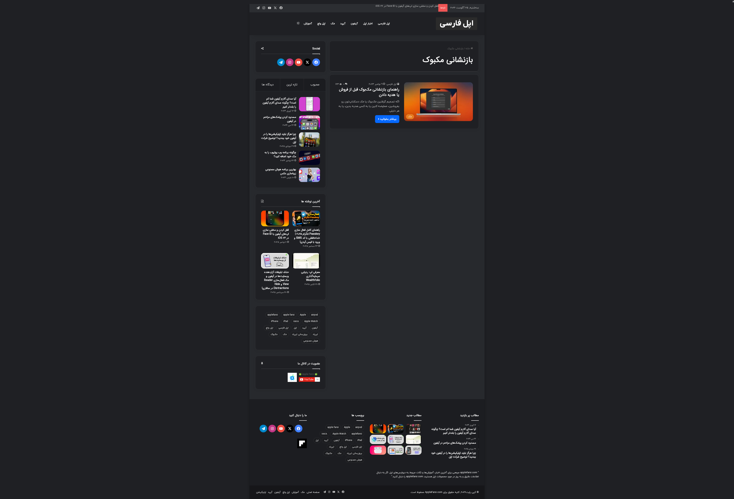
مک (333, 23)
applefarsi (272, 314)
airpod (314, 314)
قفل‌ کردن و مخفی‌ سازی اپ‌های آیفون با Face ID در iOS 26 (407, 6)
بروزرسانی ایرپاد (299, 334)
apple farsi (289, 314)
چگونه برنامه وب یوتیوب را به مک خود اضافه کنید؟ (280, 154)
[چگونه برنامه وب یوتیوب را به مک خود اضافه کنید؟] (309, 158)
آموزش (308, 23)
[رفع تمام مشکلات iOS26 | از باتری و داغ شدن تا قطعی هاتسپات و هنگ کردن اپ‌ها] (378, 439)
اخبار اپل (368, 23)
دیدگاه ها (268, 85)
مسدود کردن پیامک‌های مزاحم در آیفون (279, 119)
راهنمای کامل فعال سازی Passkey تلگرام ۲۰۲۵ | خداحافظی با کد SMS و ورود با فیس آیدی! (307, 236)
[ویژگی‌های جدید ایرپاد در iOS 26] (378, 450)
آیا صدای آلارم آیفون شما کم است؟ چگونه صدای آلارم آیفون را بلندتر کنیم (279, 103)
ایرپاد (315, 334)
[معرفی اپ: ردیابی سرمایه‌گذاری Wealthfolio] (306, 261)
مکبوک (274, 334)
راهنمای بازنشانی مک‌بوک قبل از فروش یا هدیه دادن (369, 92)
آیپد (342, 23)
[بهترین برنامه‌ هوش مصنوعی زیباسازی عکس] (309, 175)
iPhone (274, 321)
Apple (303, 314)
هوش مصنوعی (310, 340)
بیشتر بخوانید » (387, 119)
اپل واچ (321, 23)
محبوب (314, 85)
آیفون (354, 23)
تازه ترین (292, 85)
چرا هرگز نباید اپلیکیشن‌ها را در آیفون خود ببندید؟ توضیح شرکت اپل (278, 138)
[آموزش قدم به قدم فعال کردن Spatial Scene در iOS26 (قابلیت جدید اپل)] (413, 450)
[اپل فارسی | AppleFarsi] (456, 23)
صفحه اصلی (313, 492)
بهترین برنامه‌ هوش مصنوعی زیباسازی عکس (280, 171)
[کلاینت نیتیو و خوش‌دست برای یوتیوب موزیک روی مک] (413, 428)
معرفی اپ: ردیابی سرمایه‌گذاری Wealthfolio (310, 276)
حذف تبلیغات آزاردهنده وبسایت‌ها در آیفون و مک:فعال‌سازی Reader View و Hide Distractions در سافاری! (275, 280)
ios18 (296, 321)
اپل (295, 327)
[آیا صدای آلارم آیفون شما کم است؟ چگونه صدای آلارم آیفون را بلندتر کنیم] (309, 104)
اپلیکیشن (261, 492)
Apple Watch (311, 321)
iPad (285, 321)
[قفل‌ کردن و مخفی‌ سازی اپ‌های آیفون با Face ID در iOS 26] (275, 218)
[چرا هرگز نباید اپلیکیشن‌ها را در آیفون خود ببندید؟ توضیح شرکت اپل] (309, 139)
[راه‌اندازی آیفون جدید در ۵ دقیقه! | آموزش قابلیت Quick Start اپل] (396, 450)
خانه (468, 48)
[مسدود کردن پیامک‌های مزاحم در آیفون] (309, 122)
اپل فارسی (384, 23)
